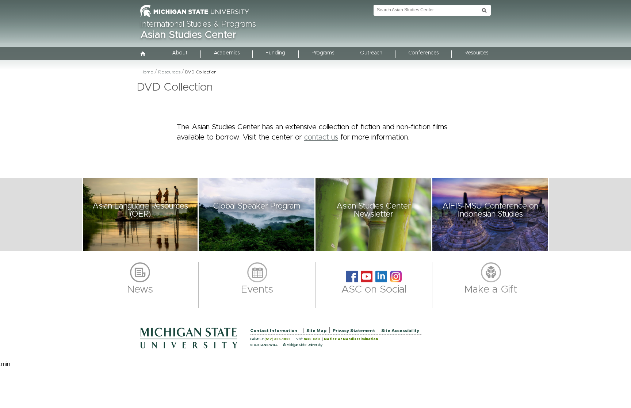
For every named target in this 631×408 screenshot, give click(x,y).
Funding (275, 53)
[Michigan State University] (194, 17)
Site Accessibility (400, 330)
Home (147, 72)
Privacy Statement (354, 330)
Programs (322, 53)
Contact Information (273, 330)
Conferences (423, 53)
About (180, 53)
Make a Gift (490, 290)
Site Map (316, 330)
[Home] (143, 54)
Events (257, 290)
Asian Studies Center (188, 35)
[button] (140, 214)
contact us (321, 137)
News (140, 290)
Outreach (371, 53)
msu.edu (312, 339)
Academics (227, 53)
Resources (476, 53)
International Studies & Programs (198, 24)
